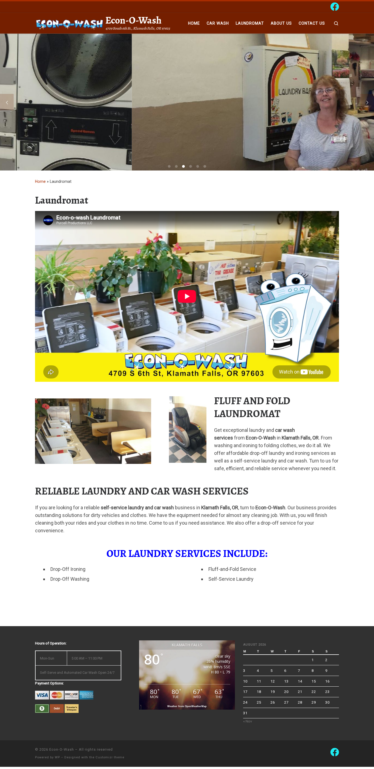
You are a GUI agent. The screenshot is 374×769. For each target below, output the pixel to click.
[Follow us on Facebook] (334, 6)
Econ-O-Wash (61, 749)
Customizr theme (110, 757)
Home (40, 181)
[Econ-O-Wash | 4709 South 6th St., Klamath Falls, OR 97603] (69, 23)
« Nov (247, 721)
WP (57, 757)
